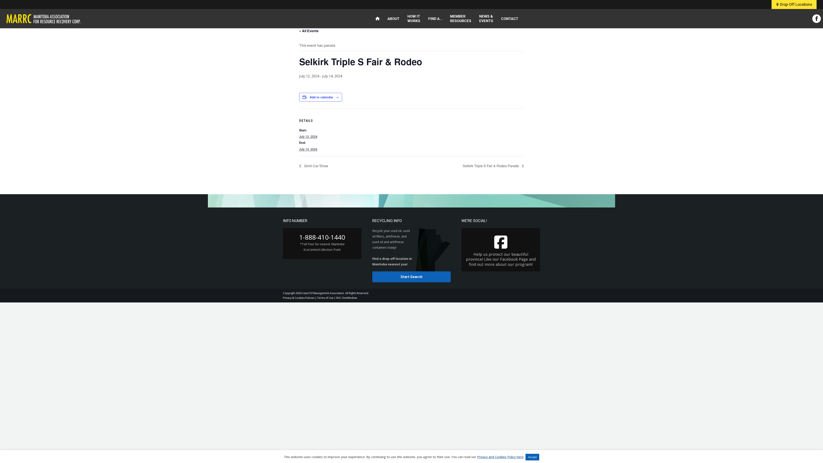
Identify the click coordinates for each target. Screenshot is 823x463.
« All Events (308, 30)
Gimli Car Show (315, 165)
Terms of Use (325, 298)
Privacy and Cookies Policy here (500, 457)
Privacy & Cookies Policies (298, 298)
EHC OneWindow (346, 298)
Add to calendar (321, 97)
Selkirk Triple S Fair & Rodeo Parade (491, 165)
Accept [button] (532, 457)
